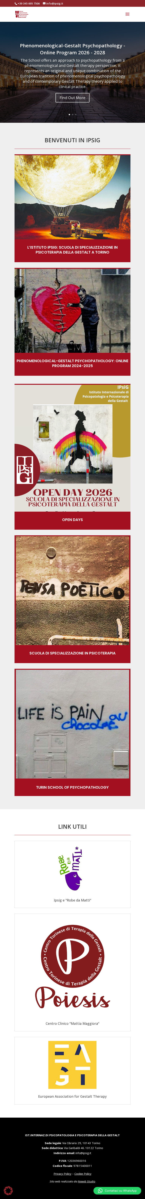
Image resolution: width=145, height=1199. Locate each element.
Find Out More (72, 97)
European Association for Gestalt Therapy (72, 1096)
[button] (117, 1190)
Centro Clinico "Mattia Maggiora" (72, 1023)
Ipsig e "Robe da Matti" (72, 900)
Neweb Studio (86, 1181)
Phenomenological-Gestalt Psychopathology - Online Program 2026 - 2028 (72, 49)
